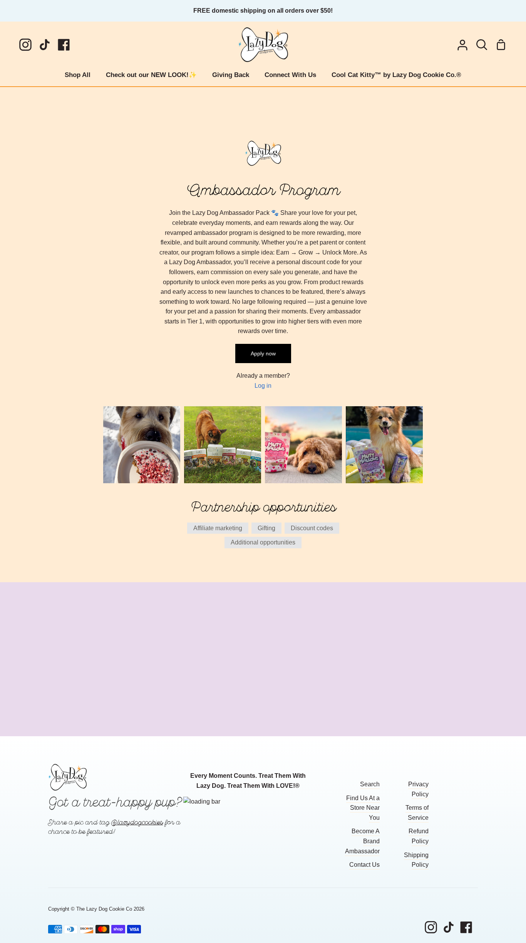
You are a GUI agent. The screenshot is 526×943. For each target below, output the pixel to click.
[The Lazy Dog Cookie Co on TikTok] (448, 927)
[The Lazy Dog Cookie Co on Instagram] (431, 927)
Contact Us (364, 864)
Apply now (263, 353)
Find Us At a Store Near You (363, 808)
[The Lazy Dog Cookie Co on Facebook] (466, 927)
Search (370, 784)
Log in (263, 385)
